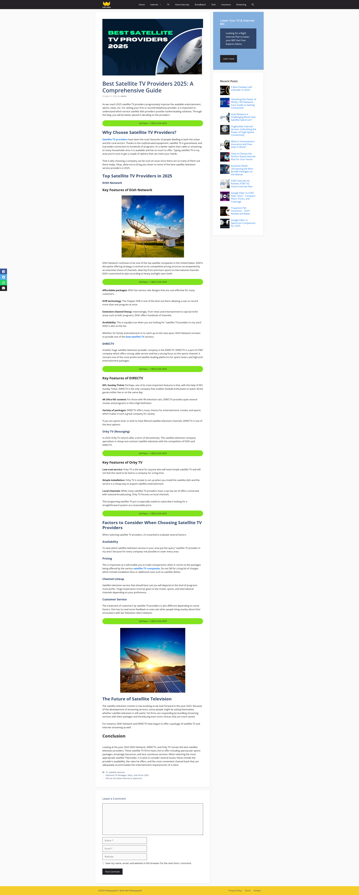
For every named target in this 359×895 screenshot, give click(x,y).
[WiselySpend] (106, 4)
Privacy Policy (235, 890)
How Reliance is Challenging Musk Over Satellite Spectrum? (243, 117)
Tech (213, 4)
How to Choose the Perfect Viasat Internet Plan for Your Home (243, 156)
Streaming (241, 4)
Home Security (182, 4)
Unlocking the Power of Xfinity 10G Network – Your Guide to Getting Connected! (243, 103)
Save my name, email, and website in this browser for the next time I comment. (148, 863)
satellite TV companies (147, 568)
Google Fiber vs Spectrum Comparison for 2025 (243, 222)
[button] (253, 4)
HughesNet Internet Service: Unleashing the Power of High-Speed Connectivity (243, 131)
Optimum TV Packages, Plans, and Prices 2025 (127, 775)
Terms (248, 890)
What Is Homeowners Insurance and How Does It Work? (243, 144)
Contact (257, 890)
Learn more (228, 58)
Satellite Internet (117, 772)
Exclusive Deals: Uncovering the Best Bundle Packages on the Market (242, 170)
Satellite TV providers (114, 139)
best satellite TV (135, 336)
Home (142, 4)
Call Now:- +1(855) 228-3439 (153, 123)
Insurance (226, 4)
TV (168, 4)
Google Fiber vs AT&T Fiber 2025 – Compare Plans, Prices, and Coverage (243, 197)
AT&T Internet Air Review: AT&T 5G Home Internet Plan (242, 183)
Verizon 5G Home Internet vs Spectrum (124, 778)
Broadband (200, 4)
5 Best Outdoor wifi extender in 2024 (241, 88)
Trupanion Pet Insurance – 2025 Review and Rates (240, 210)
